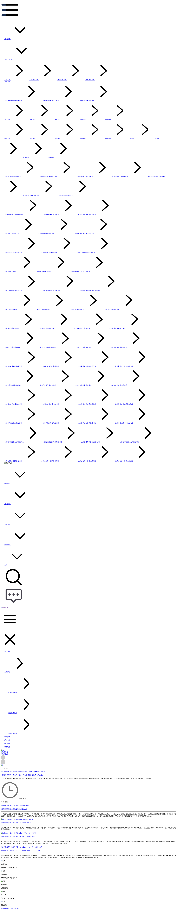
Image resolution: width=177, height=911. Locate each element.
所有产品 (7, 82)
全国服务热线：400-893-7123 (10, 908)
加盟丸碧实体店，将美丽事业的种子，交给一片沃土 (18, 836)
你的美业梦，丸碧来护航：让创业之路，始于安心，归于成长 (21, 850)
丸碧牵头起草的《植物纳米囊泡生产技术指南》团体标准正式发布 (22, 775)
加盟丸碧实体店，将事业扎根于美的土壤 (14, 809)
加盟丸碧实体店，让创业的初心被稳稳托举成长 (16, 823)
